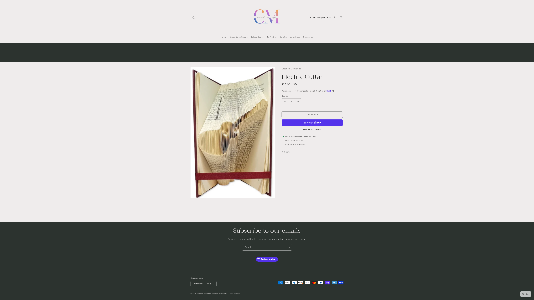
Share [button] (287, 152)
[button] (194, 18)
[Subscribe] (289, 247)
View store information (295, 145)
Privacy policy (234, 293)
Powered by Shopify (219, 293)
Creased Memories (204, 293)
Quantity (285, 96)
